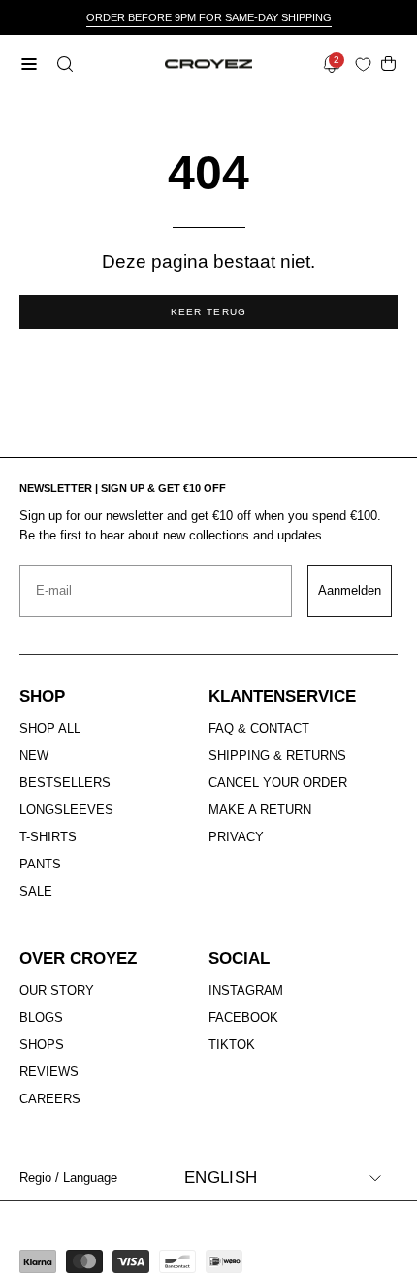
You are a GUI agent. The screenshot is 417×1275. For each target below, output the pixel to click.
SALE (35, 891)
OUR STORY (56, 990)
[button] (63, 64)
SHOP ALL (49, 728)
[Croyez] (208, 64)
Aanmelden (349, 590)
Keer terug (209, 312)
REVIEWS (49, 1071)
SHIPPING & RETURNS (277, 755)
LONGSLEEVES (66, 809)
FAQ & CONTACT (258, 728)
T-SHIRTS (48, 837)
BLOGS (41, 1017)
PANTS (40, 864)
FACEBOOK (243, 1017)
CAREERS (49, 1099)
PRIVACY (236, 837)
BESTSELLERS (65, 782)
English (220, 1177)
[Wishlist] (367, 64)
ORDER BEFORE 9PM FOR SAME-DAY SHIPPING (209, 17)
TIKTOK (231, 1044)
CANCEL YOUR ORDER (277, 782)
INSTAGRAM (245, 990)
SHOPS (41, 1044)
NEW (33, 755)
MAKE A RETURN (259, 809)
